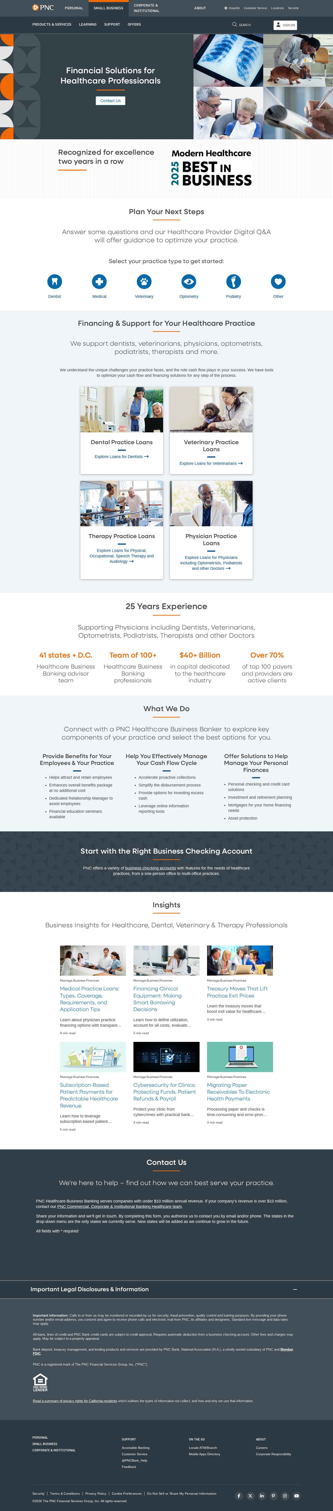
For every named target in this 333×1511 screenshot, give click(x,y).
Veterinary (144, 296)
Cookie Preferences (127, 1493)
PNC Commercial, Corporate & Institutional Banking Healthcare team (119, 1206)
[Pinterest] (274, 1496)
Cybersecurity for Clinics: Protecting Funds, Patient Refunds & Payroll (164, 1092)
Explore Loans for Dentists (119, 456)
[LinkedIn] (262, 1496)
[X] (250, 1496)
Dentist (54, 296)
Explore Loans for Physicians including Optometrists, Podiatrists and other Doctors (211, 563)
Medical (99, 296)
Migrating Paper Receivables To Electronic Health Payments (238, 1092)
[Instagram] (285, 1496)
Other (278, 296)
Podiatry (233, 296)
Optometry (188, 296)
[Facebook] (239, 1496)
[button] (52, 24)
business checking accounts (150, 868)
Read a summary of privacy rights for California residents (75, 1401)
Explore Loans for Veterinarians (209, 463)
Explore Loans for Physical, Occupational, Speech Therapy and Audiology (122, 556)
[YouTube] (297, 1496)
